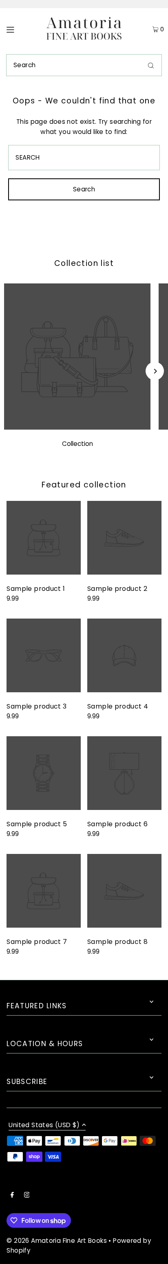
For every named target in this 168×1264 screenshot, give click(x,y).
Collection (77, 443)
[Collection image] (77, 427)
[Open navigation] (20, 29)
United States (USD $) (44, 1125)
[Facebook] (12, 1195)
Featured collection (84, 484)
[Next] (155, 371)
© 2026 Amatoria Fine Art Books (56, 1240)
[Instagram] (27, 1195)
